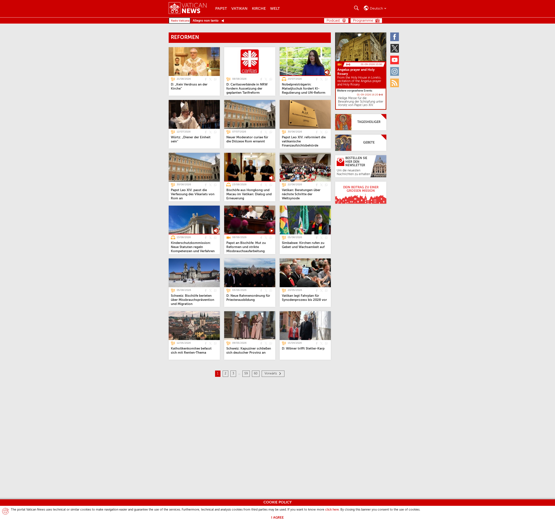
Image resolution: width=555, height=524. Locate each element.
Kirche (259, 9)
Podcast (333, 21)
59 (246, 373)
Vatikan (239, 9)
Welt (275, 9)
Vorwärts (270, 373)
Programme (363, 21)
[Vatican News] (191, 8)
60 (256, 373)
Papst (221, 9)
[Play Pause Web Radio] (224, 21)
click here (332, 509)
